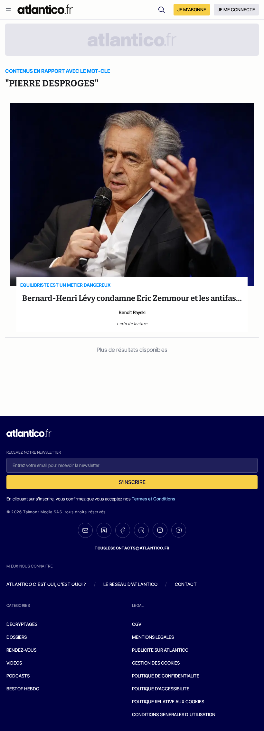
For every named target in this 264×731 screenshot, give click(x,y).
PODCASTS (18, 675)
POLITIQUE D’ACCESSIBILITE (160, 688)
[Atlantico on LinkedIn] (141, 530)
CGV (136, 624)
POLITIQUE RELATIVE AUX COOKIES (168, 701)
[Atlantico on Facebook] (122, 530)
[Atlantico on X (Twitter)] (104, 530)
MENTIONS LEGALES (153, 637)
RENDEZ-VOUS (21, 650)
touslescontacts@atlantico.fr (132, 548)
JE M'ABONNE (191, 9)
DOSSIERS (16, 637)
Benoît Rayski (132, 312)
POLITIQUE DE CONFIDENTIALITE (165, 675)
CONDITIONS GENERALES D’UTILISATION (173, 714)
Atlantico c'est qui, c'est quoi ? (46, 584)
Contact (186, 584)
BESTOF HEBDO (22, 688)
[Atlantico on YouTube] (178, 530)
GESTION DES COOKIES (156, 663)
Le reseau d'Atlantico (130, 584)
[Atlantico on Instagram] (160, 530)
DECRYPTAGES (21, 624)
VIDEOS (14, 663)
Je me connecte (236, 9)
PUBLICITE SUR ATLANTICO (160, 650)
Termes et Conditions (153, 498)
